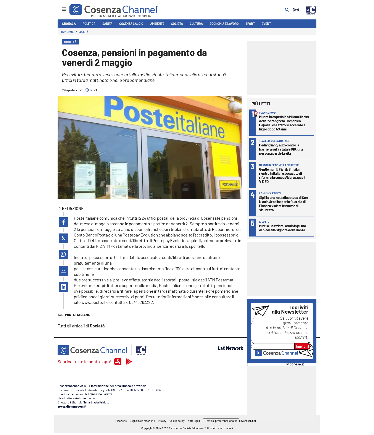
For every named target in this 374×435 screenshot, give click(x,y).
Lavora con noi (247, 420)
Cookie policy (177, 420)
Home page (67, 31)
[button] (63, 222)
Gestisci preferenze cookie (221, 420)
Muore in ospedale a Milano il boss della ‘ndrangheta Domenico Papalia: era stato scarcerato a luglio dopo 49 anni (284, 122)
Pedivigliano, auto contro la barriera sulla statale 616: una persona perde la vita (281, 149)
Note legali (194, 420)
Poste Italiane (77, 315)
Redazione (121, 420)
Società (83, 31)
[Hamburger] (60, 7)
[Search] (287, 10)
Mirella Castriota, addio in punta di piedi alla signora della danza (282, 228)
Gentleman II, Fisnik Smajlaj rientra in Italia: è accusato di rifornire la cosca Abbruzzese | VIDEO (282, 175)
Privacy (162, 420)
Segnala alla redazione (142, 420)
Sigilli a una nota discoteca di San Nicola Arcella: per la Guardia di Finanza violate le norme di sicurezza (283, 203)
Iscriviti (302, 346)
